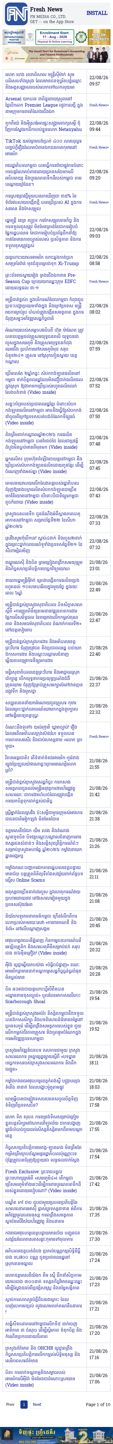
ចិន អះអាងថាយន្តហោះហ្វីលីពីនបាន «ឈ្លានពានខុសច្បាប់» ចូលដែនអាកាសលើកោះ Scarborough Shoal (43, 995)
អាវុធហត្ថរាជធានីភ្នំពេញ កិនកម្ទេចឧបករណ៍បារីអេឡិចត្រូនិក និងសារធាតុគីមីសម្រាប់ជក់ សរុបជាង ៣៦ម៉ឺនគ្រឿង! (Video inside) (43, 947)
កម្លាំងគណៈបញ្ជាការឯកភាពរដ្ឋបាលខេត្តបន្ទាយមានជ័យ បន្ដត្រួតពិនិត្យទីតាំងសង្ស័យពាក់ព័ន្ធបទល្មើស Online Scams (44, 874)
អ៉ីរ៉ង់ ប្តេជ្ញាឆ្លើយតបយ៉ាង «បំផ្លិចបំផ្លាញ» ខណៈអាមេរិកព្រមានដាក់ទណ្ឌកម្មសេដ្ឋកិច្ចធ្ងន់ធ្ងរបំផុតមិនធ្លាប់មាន (43, 971)
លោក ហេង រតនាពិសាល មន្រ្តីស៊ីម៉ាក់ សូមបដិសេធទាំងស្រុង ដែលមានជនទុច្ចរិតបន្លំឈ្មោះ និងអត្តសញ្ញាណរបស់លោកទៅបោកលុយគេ (43, 81)
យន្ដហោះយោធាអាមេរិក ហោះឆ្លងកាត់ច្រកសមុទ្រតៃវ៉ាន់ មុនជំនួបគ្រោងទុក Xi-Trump (42, 260)
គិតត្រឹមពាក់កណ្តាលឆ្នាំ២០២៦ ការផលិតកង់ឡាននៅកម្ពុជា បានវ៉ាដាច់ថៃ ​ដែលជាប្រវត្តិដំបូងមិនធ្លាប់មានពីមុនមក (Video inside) (41, 441)
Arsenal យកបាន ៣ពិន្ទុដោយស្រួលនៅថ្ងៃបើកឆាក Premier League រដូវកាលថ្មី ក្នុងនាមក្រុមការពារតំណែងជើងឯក (44, 105)
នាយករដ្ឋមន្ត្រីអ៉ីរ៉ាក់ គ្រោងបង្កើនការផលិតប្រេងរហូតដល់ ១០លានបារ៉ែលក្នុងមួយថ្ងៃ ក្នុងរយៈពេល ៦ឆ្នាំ (42, 587)
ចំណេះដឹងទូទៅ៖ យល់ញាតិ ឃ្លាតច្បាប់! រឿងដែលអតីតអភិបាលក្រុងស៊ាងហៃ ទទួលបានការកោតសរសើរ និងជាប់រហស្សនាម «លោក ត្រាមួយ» (43, 737)
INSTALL (97, 13)
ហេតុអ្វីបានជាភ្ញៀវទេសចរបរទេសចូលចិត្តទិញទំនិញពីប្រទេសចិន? (41, 1102)
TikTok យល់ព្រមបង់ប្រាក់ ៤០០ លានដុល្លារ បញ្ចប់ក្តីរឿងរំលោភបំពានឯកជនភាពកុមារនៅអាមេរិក (43, 147)
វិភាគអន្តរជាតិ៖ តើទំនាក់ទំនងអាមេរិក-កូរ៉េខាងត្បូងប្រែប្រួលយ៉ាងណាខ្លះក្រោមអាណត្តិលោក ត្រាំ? (42, 764)
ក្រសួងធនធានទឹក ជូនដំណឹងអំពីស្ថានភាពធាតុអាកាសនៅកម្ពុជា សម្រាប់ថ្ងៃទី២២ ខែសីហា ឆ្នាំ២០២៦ (42, 520)
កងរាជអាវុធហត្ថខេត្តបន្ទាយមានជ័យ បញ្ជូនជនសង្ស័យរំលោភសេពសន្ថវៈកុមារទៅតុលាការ (42, 1236)
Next (37, 1404)
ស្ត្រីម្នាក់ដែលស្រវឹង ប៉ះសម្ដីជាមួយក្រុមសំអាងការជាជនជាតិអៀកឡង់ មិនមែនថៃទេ (44, 816)
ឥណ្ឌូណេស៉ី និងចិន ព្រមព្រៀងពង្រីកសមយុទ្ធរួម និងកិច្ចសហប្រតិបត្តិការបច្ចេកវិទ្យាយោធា (44, 565)
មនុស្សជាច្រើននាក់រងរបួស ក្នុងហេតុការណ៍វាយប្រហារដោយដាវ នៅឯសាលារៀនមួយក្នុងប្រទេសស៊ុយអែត (42, 898)
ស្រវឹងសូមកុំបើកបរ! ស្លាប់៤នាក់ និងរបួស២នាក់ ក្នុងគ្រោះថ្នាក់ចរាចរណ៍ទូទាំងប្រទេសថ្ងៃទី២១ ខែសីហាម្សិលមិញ (44, 544)
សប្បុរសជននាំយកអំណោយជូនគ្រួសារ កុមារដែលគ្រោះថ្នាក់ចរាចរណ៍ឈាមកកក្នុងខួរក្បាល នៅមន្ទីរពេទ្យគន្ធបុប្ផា (41, 709)
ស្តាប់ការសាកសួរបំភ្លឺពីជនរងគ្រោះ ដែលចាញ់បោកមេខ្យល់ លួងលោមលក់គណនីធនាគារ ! (43, 1306)
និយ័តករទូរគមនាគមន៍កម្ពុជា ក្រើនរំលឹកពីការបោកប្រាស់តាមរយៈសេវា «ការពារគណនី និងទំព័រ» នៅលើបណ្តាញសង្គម (41, 922)
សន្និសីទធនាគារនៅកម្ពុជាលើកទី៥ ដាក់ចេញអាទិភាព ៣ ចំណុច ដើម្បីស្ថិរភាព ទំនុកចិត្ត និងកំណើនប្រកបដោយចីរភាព (43, 1330)
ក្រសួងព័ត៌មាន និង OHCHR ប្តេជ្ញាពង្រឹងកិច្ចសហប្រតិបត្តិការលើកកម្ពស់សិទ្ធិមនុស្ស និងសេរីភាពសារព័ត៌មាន (42, 1354)
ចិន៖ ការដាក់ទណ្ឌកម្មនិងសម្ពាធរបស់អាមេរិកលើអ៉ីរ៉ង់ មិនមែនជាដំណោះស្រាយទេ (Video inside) (40, 1379)
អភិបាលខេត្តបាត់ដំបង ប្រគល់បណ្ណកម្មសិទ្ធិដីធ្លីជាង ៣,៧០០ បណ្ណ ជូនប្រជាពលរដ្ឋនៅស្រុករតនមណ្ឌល (42, 1257)
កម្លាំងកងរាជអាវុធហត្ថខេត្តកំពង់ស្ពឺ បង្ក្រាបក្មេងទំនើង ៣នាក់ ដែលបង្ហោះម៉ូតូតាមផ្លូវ (42, 1084)
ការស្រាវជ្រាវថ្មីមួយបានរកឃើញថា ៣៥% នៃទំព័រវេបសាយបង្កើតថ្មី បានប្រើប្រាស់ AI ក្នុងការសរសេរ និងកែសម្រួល (43, 202)
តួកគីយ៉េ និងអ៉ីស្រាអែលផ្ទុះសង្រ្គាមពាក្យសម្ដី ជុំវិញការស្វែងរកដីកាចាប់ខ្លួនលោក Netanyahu (43, 126)
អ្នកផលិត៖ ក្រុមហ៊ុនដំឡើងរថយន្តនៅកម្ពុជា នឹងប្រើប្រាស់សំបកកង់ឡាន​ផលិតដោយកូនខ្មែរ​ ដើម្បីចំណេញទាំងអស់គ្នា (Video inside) (44, 465)
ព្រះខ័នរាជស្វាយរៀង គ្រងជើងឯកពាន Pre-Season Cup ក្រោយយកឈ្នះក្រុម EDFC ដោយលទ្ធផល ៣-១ (40, 282)
